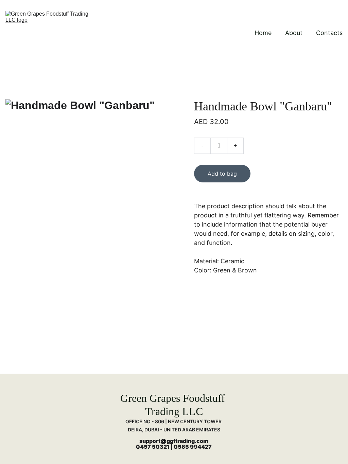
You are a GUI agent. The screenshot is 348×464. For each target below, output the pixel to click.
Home (263, 32)
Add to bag (222, 173)
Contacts (329, 32)
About (293, 32)
